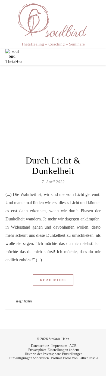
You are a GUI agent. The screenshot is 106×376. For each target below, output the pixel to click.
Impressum (59, 346)
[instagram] (57, 366)
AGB (73, 346)
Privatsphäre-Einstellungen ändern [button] (53, 350)
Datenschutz (40, 346)
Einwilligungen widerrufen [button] (29, 358)
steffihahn (24, 301)
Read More (53, 280)
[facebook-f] (49, 366)
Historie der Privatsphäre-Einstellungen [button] (54, 354)
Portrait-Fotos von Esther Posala (74, 358)
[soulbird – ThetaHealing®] (53, 20)
